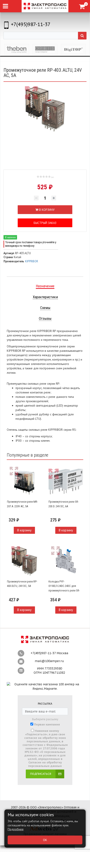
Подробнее (16, 829)
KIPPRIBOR (31, 261)
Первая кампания (47, 724)
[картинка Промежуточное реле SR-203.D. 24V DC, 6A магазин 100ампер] (65, 481)
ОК (45, 840)
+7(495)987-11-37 (30, 24)
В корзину (24, 530)
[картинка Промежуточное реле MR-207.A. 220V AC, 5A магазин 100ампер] (24, 481)
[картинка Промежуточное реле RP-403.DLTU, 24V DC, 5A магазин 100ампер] (24, 561)
